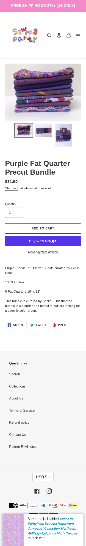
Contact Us (17, 435)
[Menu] (78, 35)
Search (14, 374)
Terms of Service (22, 410)
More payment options (43, 252)
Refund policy (19, 422)
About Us (16, 398)
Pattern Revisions (22, 447)
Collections (17, 386)
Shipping (11, 188)
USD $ (41, 477)
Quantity (10, 204)
